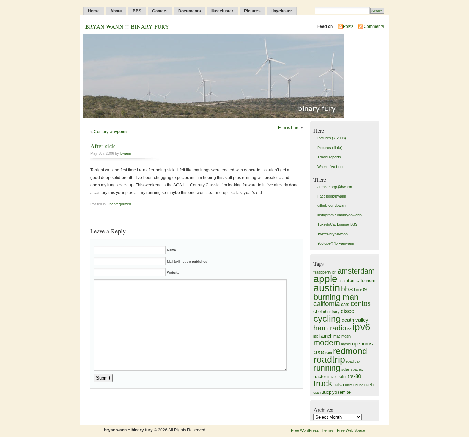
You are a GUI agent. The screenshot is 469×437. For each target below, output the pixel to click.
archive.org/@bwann (334, 187)
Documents (189, 11)
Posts (348, 26)
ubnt (348, 385)
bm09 (360, 289)
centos (361, 303)
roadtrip (329, 359)
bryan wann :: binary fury (127, 26)
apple (325, 279)
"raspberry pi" (324, 272)
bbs (347, 289)
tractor (319, 376)
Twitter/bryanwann (332, 234)
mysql (346, 344)
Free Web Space (351, 430)
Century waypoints (111, 131)
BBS (137, 11)
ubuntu (359, 385)
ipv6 (361, 327)
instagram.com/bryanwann (339, 215)
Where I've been (330, 166)
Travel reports (329, 157)
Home (94, 11)
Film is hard (289, 127)
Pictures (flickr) (330, 148)
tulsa (338, 384)
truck (322, 383)
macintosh (342, 336)
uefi (370, 384)
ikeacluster (222, 11)
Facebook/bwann (331, 196)
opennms (362, 344)
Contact (160, 11)
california (326, 303)
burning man (335, 296)
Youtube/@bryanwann (335, 243)
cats (345, 304)
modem (326, 342)
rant (328, 353)
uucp (326, 392)
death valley (355, 320)
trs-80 (354, 376)
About (116, 11)
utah (317, 392)
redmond (350, 351)
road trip (353, 361)
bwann (125, 153)
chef (317, 311)
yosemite (341, 392)
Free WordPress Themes (312, 430)
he (349, 329)
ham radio (329, 328)
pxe (318, 351)
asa (342, 281)
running (326, 367)
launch (325, 336)
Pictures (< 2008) (331, 138)
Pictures (252, 11)
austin (326, 288)
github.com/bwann (332, 205)
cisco (347, 311)
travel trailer (337, 377)
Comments (374, 26)
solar (345, 369)
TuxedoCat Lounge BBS (337, 224)
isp (315, 336)
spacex (357, 369)
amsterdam (356, 271)
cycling (327, 318)
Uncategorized (119, 204)
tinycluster (281, 11)
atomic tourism (360, 280)
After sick (102, 146)
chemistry (331, 312)
